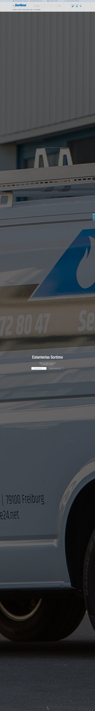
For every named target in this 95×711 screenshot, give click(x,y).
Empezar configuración (38, 368)
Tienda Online (38, 9)
